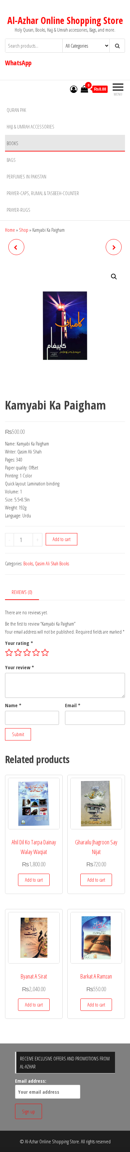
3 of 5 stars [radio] (27, 653)
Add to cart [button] (34, 879)
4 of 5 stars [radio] (36, 653)
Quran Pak (16, 110)
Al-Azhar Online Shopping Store (65, 20)
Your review (19, 667)
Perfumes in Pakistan (26, 176)
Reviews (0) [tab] (22, 592)
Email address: (30, 1080)
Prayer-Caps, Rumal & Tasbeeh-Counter (43, 193)
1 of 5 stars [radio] (9, 653)
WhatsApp (18, 62)
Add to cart (61, 539)
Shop (23, 229)
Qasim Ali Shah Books (52, 563)
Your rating (19, 643)
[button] (114, 277)
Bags (11, 159)
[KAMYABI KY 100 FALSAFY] (114, 247)
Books (12, 143)
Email (72, 705)
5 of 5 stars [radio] (45, 653)
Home (10, 229)
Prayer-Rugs (18, 209)
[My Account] (73, 89)
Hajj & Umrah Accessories (30, 126)
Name (13, 705)
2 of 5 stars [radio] (18, 653)
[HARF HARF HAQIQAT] (16, 247)
